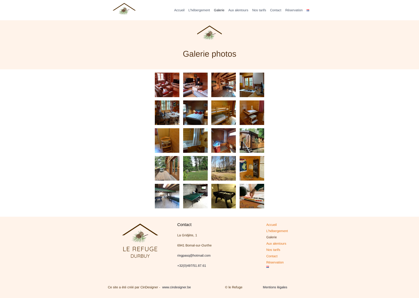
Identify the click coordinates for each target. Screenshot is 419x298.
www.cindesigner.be (176, 287)
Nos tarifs (259, 10)
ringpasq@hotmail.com (194, 255)
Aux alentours (238, 10)
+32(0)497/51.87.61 (191, 265)
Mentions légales (275, 287)
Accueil (179, 10)
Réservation (294, 10)
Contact (275, 10)
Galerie (219, 10)
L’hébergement (199, 10)
